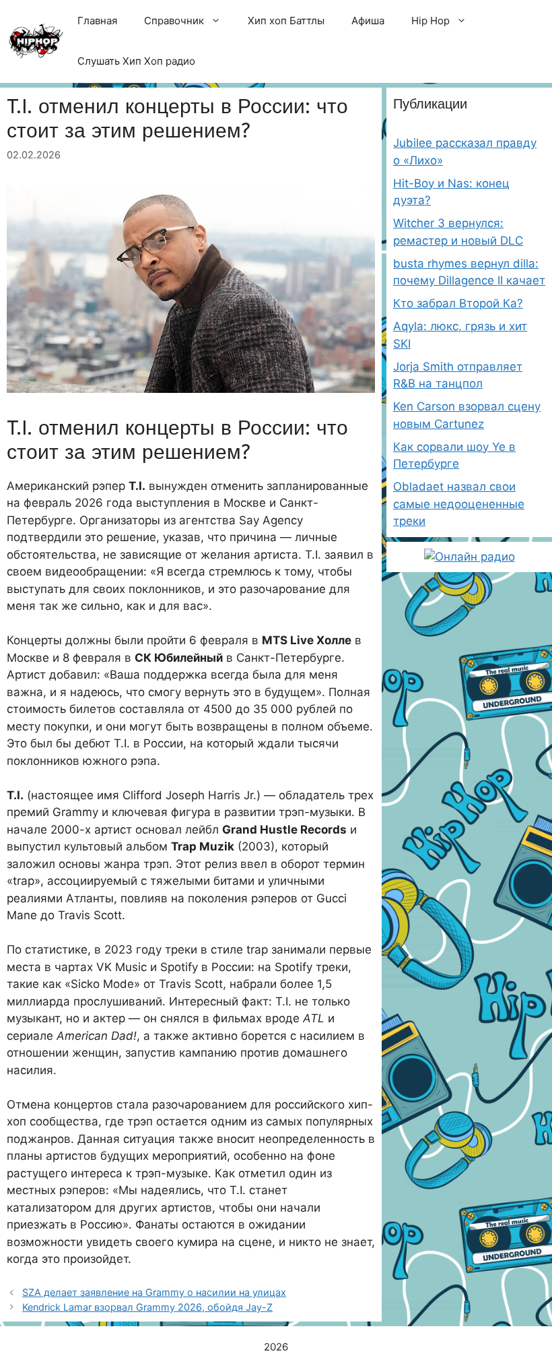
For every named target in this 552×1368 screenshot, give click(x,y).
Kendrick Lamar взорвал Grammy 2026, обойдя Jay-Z (147, 1307)
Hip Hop (430, 20)
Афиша (367, 20)
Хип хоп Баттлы (286, 20)
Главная (97, 20)
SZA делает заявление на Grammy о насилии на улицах (154, 1292)
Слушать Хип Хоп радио (136, 61)
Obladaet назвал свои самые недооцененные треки (458, 504)
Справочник (174, 20)
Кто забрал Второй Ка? (458, 303)
